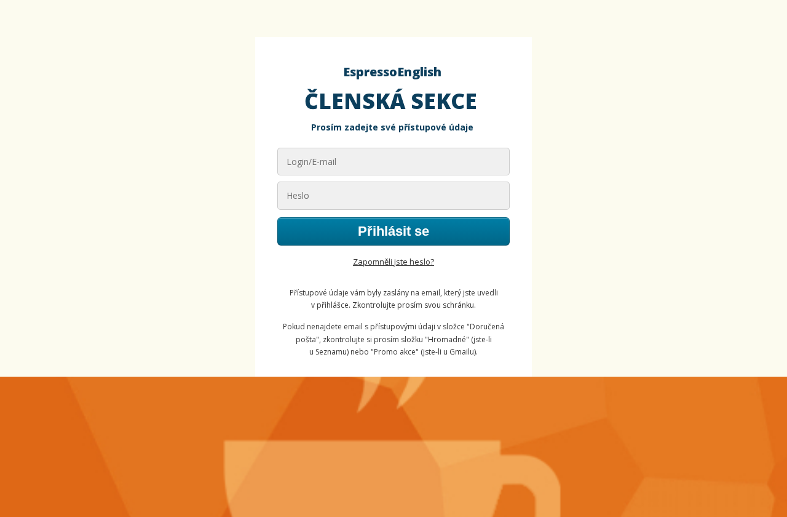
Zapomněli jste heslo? (393, 261)
